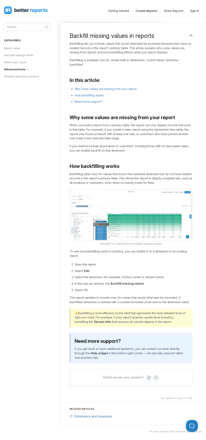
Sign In (194, 10)
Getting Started (118, 10)
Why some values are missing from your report (106, 89)
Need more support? (88, 101)
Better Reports (161, 431)
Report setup (12, 48)
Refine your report (15, 62)
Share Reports (173, 10)
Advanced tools (15, 69)
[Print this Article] (191, 36)
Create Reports (146, 10)
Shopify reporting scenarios (21, 76)
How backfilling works (89, 95)
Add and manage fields (18, 55)
